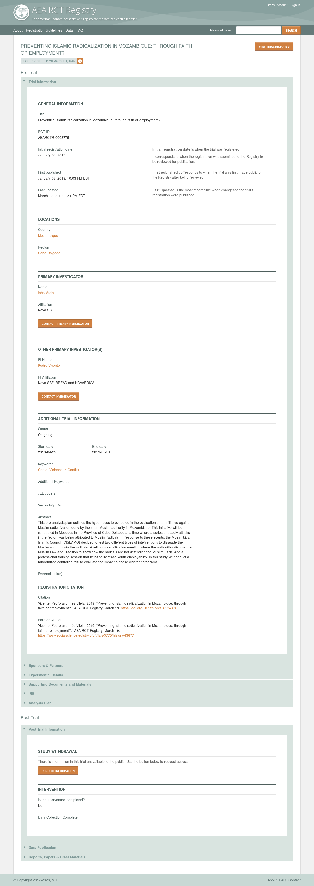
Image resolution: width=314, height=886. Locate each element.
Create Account (277, 5)
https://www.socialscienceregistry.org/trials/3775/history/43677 (86, 635)
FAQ (79, 30)
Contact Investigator (59, 396)
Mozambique (48, 235)
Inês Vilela (46, 292)
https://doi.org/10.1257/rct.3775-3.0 (148, 607)
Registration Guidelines (44, 30)
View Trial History (273, 47)
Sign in (295, 5)
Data (69, 30)
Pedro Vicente (49, 365)
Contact (294, 879)
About (18, 30)
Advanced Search (221, 30)
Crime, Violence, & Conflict (58, 469)
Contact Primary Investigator (65, 324)
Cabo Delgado (49, 252)
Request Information (58, 771)
